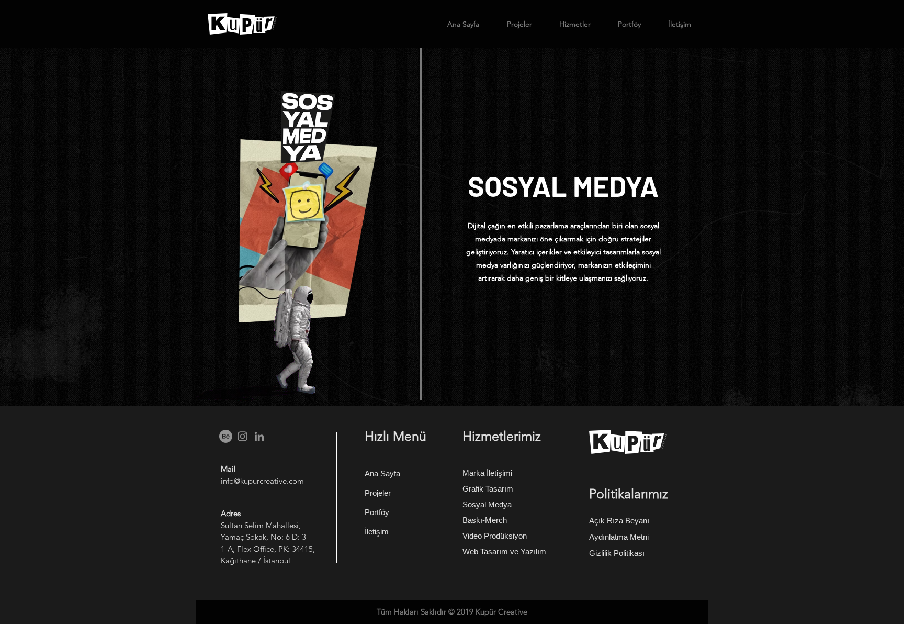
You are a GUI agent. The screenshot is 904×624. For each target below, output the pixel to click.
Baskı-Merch (484, 520)
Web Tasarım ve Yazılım (504, 551)
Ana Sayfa (382, 473)
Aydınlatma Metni (619, 536)
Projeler (378, 492)
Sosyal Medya (487, 504)
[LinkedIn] (259, 436)
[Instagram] (242, 436)
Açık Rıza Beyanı (619, 520)
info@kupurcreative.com (262, 481)
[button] (569, 24)
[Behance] (225, 436)
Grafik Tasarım (487, 488)
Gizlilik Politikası (617, 553)
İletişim (377, 531)
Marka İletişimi (487, 473)
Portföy (377, 512)
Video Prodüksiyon (494, 535)
